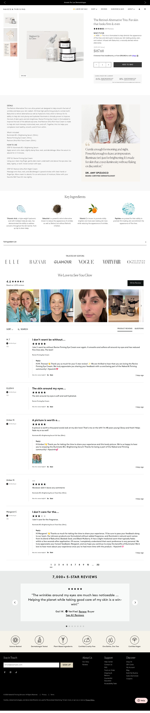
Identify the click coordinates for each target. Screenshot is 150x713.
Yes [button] (48, 375)
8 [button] (79, 565)
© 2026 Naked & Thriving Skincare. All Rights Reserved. (21, 694)
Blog (127, 670)
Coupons (129, 679)
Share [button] (51, 375)
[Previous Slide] (5, 2)
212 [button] (98, 565)
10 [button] (88, 565)
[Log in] (139, 9)
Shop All (129, 662)
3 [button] (59, 565)
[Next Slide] (145, 2)
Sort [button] (8, 329)
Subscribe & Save (117, 9)
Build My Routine (132, 673)
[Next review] (135, 602)
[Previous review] (15, 602)
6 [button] (71, 565)
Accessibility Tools (110, 683)
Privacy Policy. (90, 700)
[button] (96, 9)
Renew (83, 611)
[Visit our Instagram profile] (10, 672)
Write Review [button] (135, 283)
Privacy (44, 694)
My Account (130, 667)
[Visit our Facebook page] (4, 672)
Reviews (104, 9)
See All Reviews (75, 615)
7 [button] (75, 565)
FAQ (105, 667)
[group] (75, 360)
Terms (52, 694)
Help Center (108, 662)
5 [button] (67, 565)
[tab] (124, 329)
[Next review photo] (141, 305)
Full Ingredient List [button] (10, 242)
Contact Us (108, 664)
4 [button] (63, 565)
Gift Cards (130, 664)
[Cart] (145, 9)
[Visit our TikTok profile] (16, 672)
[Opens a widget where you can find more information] (141, 701)
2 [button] (54, 565)
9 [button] (83, 565)
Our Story (85, 662)
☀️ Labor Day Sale (80, 9)
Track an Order (109, 670)
